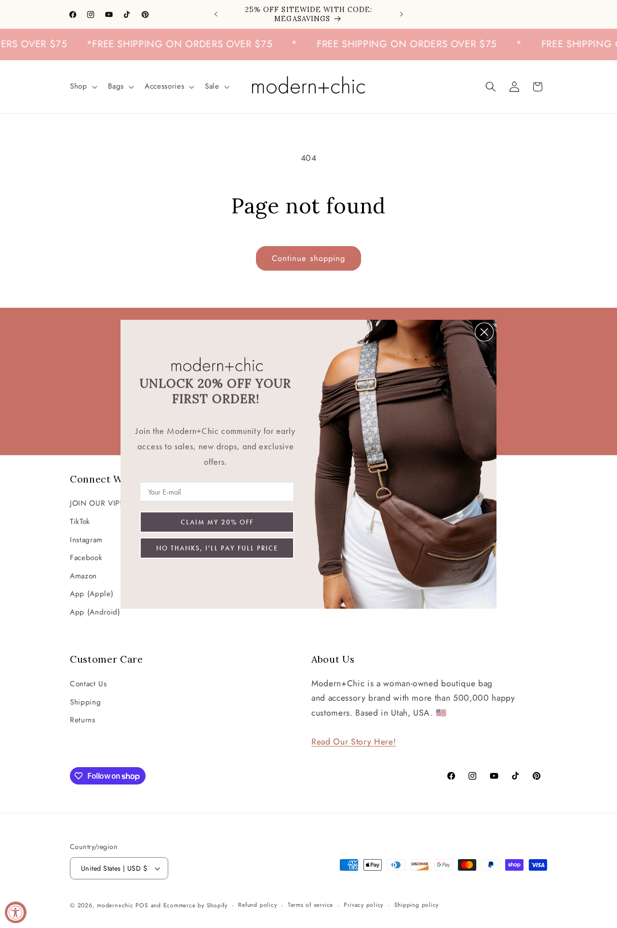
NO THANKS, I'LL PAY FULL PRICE (217, 548)
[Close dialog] (484, 332)
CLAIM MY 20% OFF (217, 522)
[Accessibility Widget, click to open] (16, 912)
